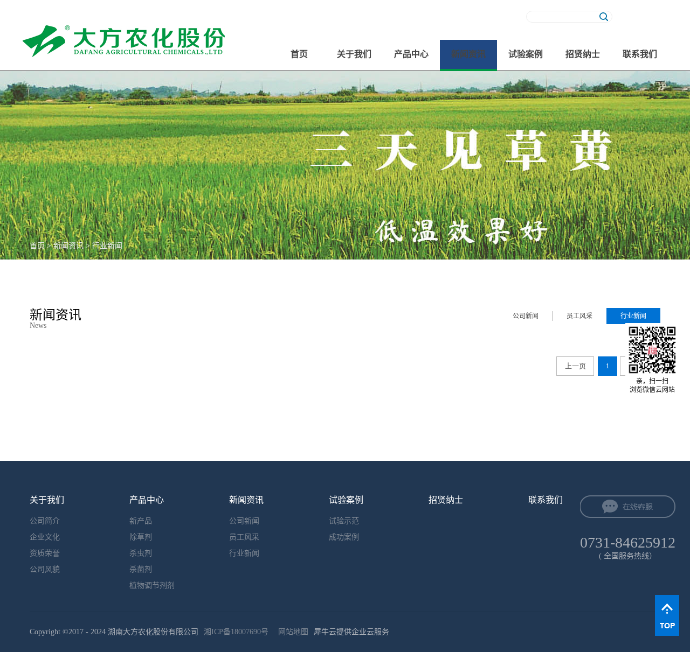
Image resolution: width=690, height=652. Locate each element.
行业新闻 (107, 246)
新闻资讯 (68, 246)
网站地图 (291, 632)
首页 (299, 54)
